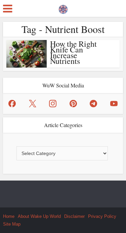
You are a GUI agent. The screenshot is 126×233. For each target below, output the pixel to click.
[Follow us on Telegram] (93, 103)
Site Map (11, 224)
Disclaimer (74, 216)
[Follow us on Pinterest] (73, 103)
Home (8, 216)
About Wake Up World (39, 216)
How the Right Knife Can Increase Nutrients (73, 52)
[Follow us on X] (32, 103)
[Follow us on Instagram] (52, 103)
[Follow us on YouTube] (114, 103)
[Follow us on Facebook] (12, 103)
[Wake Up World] (63, 7)
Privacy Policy (102, 216)
